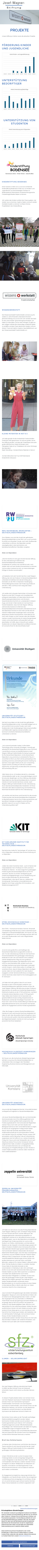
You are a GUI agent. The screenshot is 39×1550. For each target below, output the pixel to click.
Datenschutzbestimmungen (29, 1508)
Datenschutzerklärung (25, 1536)
